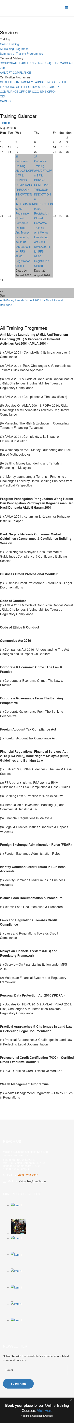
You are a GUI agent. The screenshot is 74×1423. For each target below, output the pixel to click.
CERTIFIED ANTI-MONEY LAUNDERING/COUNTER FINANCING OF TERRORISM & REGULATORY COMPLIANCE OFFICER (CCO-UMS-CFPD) (33, 86)
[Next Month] (9, 123)
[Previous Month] (4, 123)
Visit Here (44, 1410)
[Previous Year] (1, 123)
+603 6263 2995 (28, 1175)
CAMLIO (5, 101)
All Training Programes (14, 49)
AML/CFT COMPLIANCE (15, 72)
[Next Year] (6, 123)
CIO (2, 96)
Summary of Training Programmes (21, 53)
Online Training (9, 44)
